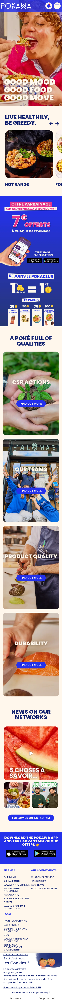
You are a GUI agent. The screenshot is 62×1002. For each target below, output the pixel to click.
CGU (6, 935)
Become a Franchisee (44, 888)
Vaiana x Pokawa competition (14, 907)
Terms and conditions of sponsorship (13, 947)
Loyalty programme (17, 884)
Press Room (38, 881)
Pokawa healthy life (16, 898)
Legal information (15, 921)
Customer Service (42, 877)
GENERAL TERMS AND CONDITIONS (15, 930)
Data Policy (11, 925)
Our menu (10, 877)
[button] (51, 124)
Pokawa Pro (11, 894)
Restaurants (12, 881)
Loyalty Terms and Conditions (16, 940)
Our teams (37, 884)
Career (8, 902)
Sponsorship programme (12, 890)
